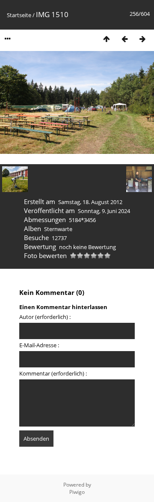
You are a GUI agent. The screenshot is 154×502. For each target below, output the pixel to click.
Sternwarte (58, 229)
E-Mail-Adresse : (39, 345)
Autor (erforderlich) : (45, 317)
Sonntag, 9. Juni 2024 (104, 211)
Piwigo (77, 492)
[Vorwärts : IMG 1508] (142, 39)
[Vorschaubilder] (107, 39)
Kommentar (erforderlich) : (53, 373)
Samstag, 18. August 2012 (90, 202)
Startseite (19, 15)
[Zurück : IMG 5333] (124, 39)
